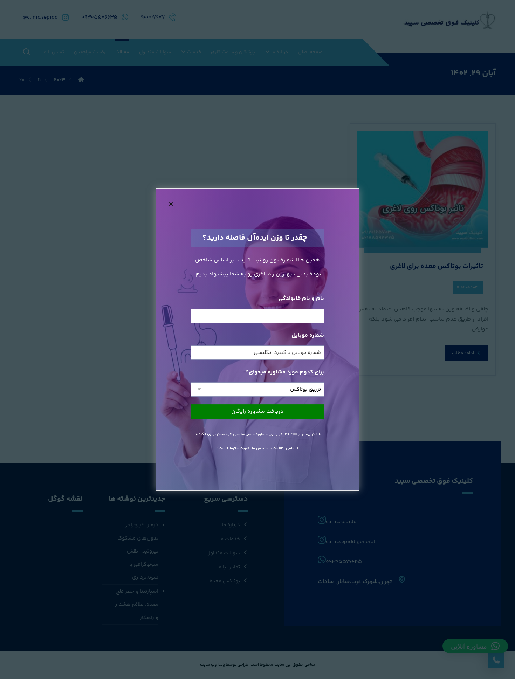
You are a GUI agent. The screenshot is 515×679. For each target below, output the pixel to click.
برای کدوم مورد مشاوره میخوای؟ (285, 372)
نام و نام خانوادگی (301, 298)
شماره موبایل (307, 335)
